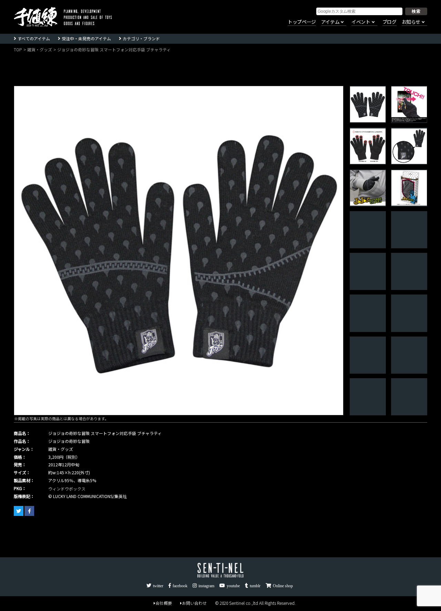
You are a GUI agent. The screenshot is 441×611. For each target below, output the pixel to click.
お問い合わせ (194, 603)
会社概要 (163, 603)
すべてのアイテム (34, 38)
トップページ (302, 22)
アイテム (330, 22)
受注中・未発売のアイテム (86, 38)
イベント (360, 22)
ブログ (389, 22)
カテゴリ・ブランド (141, 38)
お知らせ (411, 22)
